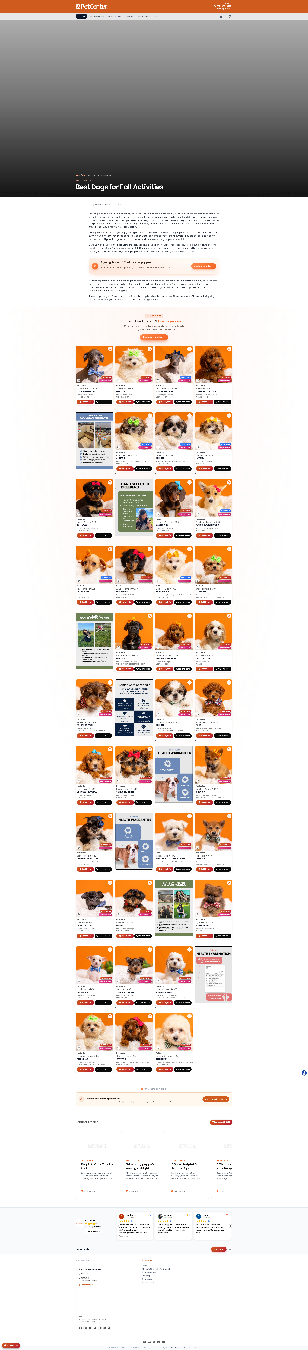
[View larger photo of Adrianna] (110, 1016)
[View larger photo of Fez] (229, 816)
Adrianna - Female (88, 1056)
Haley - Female (126, 455)
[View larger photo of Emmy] (110, 482)
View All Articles (221, 1122)
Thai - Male (124, 989)
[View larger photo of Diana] (189, 349)
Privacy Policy (148, 1282)
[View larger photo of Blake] (189, 549)
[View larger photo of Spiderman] (229, 682)
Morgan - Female (167, 522)
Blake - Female (166, 589)
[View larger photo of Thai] (150, 949)
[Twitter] (95, 1328)
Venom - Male (86, 722)
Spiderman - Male (207, 722)
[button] (230, 1226)
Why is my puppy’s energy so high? (140, 1166)
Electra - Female (167, 655)
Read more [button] (200, 1236)
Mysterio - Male (166, 722)
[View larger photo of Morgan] (189, 482)
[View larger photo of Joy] (110, 549)
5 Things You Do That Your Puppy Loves (232, 1166)
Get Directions (87, 1284)
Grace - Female (126, 1056)
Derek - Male (165, 455)
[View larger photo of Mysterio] (189, 682)
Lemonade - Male (167, 1056)
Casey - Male (165, 856)
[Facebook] (80, 1328)
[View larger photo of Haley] (150, 415)
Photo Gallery (144, 16)
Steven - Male (126, 922)
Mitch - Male (85, 922)
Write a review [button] (93, 1231)
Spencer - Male (87, 388)
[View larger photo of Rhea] (229, 549)
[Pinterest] (100, 1328)
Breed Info (130, 16)
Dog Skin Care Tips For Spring (97, 1166)
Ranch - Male (86, 989)
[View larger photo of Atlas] (229, 616)
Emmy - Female (87, 522)
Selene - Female (127, 655)
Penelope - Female (208, 522)
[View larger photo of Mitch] (110, 883)
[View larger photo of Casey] (189, 816)
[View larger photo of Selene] (150, 616)
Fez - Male (204, 856)
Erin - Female (86, 789)
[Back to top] (230, 1249)
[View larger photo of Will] (229, 349)
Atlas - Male (204, 655)
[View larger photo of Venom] (110, 682)
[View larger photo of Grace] (150, 1016)
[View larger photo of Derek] (189, 415)
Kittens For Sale (114, 16)
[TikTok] (109, 1328)
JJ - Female (125, 388)
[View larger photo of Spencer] (110, 349)
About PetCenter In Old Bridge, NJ (156, 1269)
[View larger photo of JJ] (150, 349)
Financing (146, 1275)
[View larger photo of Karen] (150, 749)
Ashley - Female (127, 589)
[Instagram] (85, 1328)
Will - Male (204, 388)
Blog (156, 16)
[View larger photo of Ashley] (150, 549)
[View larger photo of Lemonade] (189, 1016)
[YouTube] (90, 1328)
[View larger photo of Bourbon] (189, 949)
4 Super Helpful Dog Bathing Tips (185, 1166)
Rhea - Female (206, 589)
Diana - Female (166, 388)
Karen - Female (126, 789)
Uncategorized (83, 180)
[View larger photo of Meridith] (229, 749)
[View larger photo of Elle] (229, 415)
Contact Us (147, 1279)
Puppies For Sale (97, 16)
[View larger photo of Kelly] (110, 816)
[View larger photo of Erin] (110, 749)
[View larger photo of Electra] (189, 616)
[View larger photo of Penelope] (229, 482)
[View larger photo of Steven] (150, 883)
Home (78, 175)
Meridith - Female (207, 789)
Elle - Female (205, 455)
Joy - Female (86, 589)
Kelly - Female (86, 856)
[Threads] (104, 1328)
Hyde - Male (204, 922)
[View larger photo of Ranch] (110, 949)
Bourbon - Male (166, 989)
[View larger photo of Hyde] (229, 883)
